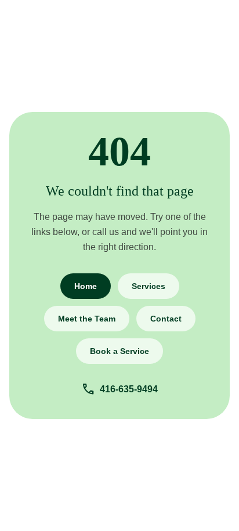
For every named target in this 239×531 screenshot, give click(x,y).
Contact (166, 318)
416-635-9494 (119, 389)
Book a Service (119, 351)
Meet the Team (86, 318)
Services (148, 286)
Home (85, 286)
